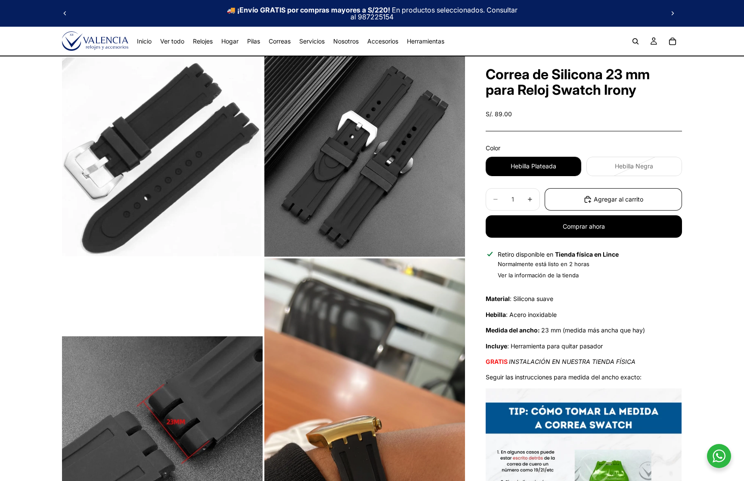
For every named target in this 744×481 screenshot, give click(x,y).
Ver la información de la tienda (538, 275)
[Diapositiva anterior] (65, 13)
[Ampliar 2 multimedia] (364, 156)
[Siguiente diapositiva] (672, 13)
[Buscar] (635, 41)
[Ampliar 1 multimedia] (162, 156)
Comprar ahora (584, 226)
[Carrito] (672, 41)
